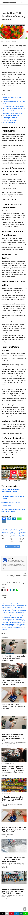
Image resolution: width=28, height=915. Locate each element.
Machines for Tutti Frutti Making (12, 113)
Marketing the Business (10, 118)
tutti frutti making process (13, 620)
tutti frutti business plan (8, 612)
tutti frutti (14, 610)
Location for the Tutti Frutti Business (13, 106)
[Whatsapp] (19, 519)
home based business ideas (8, 605)
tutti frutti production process (15, 627)
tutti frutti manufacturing (15, 622)
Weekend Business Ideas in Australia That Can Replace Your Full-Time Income (13, 891)
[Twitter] (9, 519)
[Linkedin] (14, 519)
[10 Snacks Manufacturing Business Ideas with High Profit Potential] (14, 785)
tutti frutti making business (13, 615)
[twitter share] (2, 590)
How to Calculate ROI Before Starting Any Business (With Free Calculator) (13, 706)
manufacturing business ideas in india (15, 609)
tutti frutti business (22, 610)
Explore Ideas (5, 10)
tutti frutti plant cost (12, 625)
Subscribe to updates (14, 546)
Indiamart (17, 333)
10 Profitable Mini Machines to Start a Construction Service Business (13, 859)
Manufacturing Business (14, 6)
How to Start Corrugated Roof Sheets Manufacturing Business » (17, 576)
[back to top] (25, 909)
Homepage (3, 6)
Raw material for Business (11, 111)
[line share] (17, 590)
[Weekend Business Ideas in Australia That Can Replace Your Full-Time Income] (14, 877)
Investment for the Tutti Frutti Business (14, 108)
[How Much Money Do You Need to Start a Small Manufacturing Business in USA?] (14, 646)
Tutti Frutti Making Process (11, 115)
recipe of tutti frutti (5, 610)
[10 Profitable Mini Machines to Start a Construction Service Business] (14, 845)
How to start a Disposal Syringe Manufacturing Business (13, 532)
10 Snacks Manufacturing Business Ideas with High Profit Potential (12, 799)
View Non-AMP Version (18, 906)
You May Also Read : (9, 122)
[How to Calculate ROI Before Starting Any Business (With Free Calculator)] (14, 694)
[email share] (5, 590)
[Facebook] (4, 519)
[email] (7, 913)
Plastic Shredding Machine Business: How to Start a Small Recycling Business (12, 682)
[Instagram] (4, 522)
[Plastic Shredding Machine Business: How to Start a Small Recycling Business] (14, 670)
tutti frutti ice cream (14, 614)
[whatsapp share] (14, 590)
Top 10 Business (5, 793)
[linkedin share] (11, 590)
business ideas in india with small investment (12, 604)
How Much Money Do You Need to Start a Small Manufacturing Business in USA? (13, 658)
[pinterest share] (8, 590)
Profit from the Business (10, 120)
